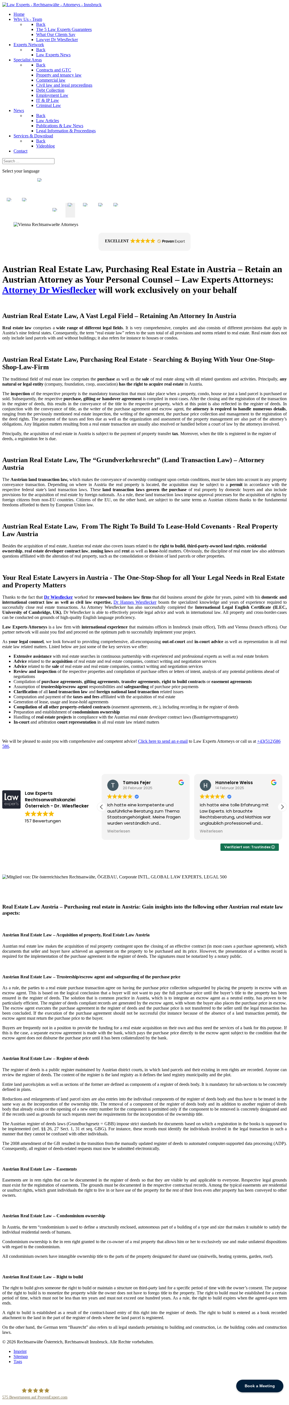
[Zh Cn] (40, 215)
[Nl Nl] (9, 215)
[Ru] (116, 215)
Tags (18, 1361)
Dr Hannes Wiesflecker (134, 602)
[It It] (24, 215)
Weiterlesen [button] (118, 831)
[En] (70, 215)
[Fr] (85, 215)
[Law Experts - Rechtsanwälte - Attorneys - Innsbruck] (52, 4)
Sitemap (21, 1356)
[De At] (55, 215)
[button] (144, 242)
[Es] (101, 215)
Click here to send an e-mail (163, 741)
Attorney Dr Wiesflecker (49, 290)
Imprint (20, 1351)
